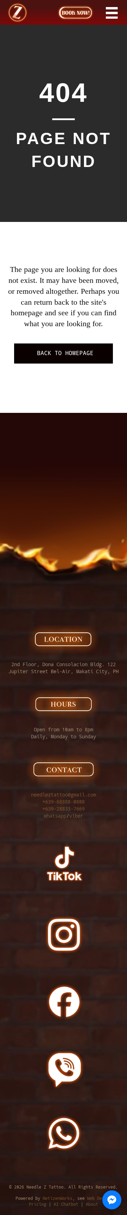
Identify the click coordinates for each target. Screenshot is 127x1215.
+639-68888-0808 (63, 802)
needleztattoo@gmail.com (63, 795)
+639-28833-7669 (63, 809)
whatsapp (55, 816)
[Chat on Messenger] (111, 1199)
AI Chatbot (66, 1204)
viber (76, 816)
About (92, 1204)
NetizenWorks (57, 1198)
